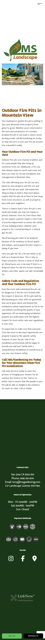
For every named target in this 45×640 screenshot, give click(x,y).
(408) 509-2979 (27, 478)
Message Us (33, 636)
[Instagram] (10, 560)
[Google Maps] (34, 560)
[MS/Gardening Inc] (22, 50)
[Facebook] (23, 560)
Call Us (12, 636)
